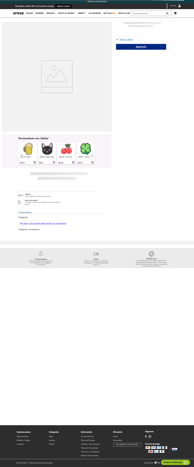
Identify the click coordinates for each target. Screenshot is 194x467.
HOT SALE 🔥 (109, 13)
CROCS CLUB (124, 13)
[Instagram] (149, 436)
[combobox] (151, 13)
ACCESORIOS (95, 13)
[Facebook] (145, 436)
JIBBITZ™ (82, 13)
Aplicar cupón (63, 6)
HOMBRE (40, 13)
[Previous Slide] (21, 155)
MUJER (29, 13)
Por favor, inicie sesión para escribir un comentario (43, 223)
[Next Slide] (92, 155)
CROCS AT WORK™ (66, 13)
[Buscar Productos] (167, 13)
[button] (125, 39)
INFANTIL (50, 13)
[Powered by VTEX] (157, 463)
